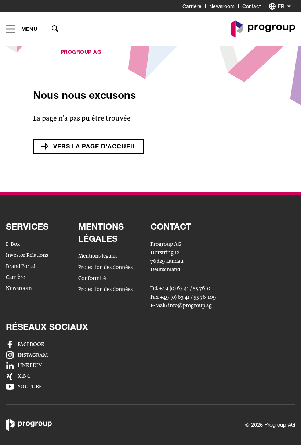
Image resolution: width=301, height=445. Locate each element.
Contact (251, 6)
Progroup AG (81, 52)
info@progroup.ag (190, 306)
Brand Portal (20, 266)
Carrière (192, 6)
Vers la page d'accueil (94, 146)
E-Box (13, 244)
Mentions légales (97, 255)
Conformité (92, 278)
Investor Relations (27, 255)
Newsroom (222, 6)
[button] (21, 29)
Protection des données (105, 267)
